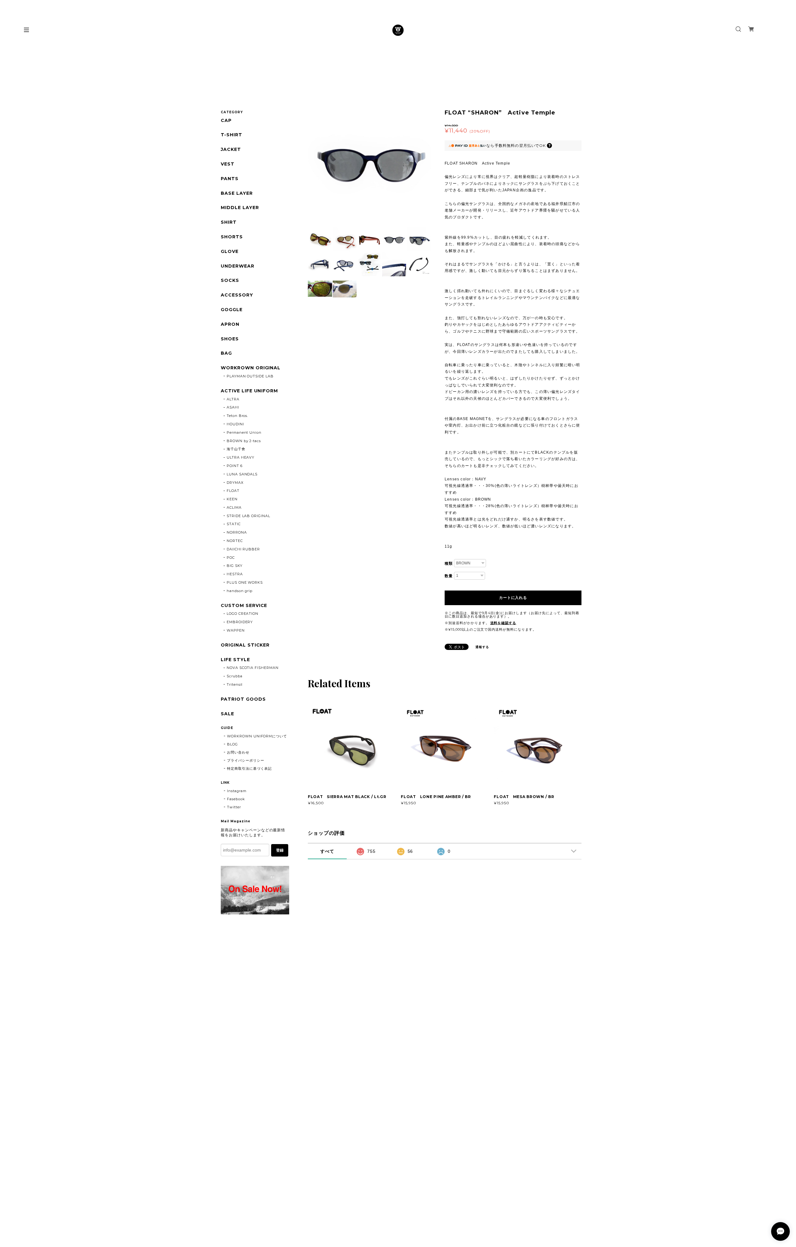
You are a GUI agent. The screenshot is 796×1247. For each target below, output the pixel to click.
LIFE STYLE (235, 659)
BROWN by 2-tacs (244, 441)
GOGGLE (232, 309)
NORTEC (235, 541)
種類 (449, 563)
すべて (327, 851)
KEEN (232, 499)
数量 (449, 576)
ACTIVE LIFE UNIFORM (249, 391)
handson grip (240, 591)
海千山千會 (236, 449)
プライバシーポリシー (245, 760)
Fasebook (236, 799)
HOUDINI (235, 424)
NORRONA (237, 532)
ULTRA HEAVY (241, 457)
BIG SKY (235, 565)
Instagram (237, 791)
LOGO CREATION (242, 613)
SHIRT (229, 222)
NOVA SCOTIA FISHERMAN (253, 668)
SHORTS (232, 237)
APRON (230, 324)
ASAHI (233, 407)
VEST (227, 164)
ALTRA (233, 399)
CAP (226, 120)
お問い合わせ (238, 752)
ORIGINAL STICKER (245, 645)
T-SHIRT (231, 135)
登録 (280, 850)
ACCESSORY (237, 295)
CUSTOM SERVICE (244, 605)
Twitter (234, 807)
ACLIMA (234, 507)
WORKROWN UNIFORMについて (257, 736)
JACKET (231, 149)
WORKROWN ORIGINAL (250, 368)
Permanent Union (244, 432)
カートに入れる (513, 597)
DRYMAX (235, 482)
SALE (227, 714)
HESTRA (235, 574)
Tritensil (235, 684)
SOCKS (230, 280)
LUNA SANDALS (242, 474)
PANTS (229, 178)
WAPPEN (236, 630)
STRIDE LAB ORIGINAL (248, 516)
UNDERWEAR (237, 266)
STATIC (234, 524)
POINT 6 (235, 466)
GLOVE (229, 251)
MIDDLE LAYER (240, 207)
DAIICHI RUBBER (243, 549)
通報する (482, 647)
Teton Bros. (237, 415)
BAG (226, 353)
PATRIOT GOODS (243, 699)
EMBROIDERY (240, 622)
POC (231, 557)
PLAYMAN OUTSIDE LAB (250, 376)
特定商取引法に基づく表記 (249, 768)
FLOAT (233, 490)
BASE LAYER (237, 193)
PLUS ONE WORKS (245, 582)
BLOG (232, 744)
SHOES (230, 339)
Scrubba (235, 676)
